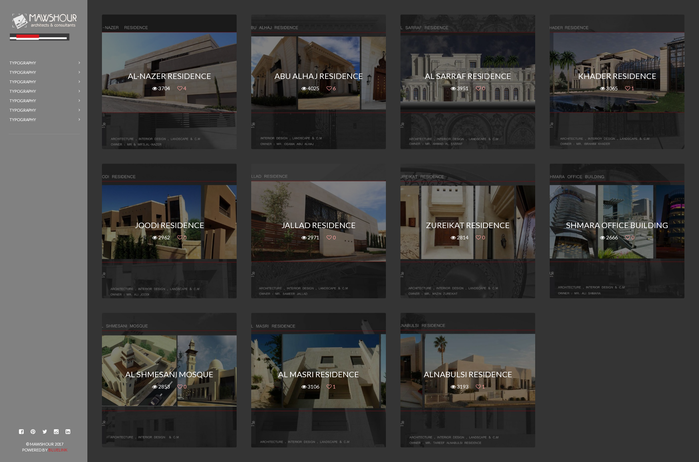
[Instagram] (56, 431)
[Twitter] (44, 431)
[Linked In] (68, 431)
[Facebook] (21, 431)
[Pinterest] (33, 431)
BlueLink (57, 449)
